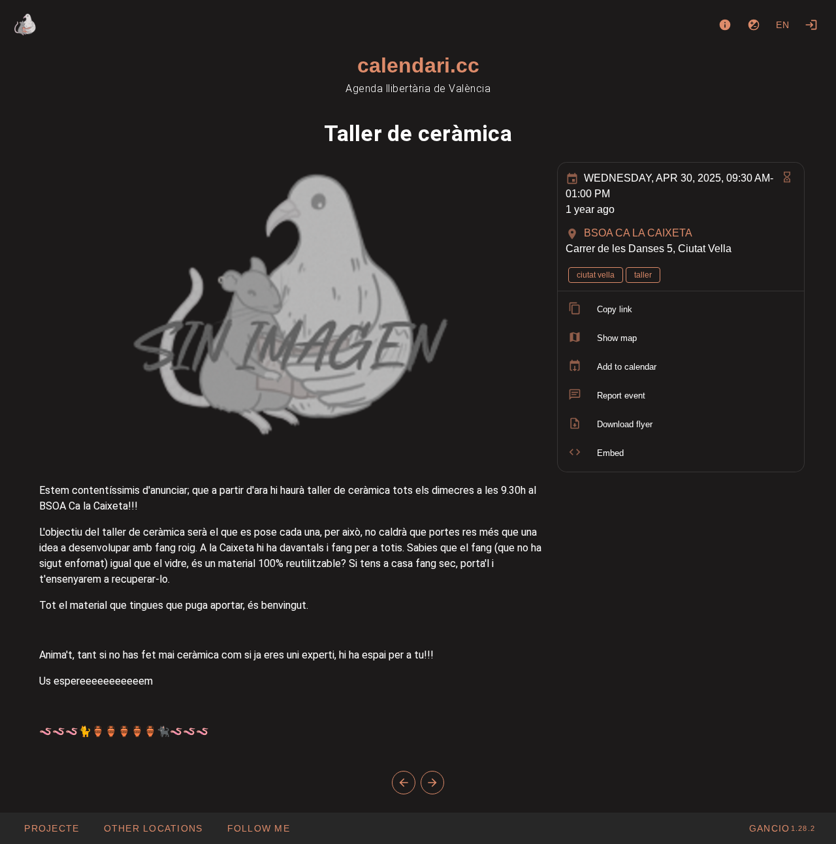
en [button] (783, 25)
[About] (725, 24)
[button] (152, 828)
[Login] (811, 24)
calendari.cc (418, 65)
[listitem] (681, 310)
